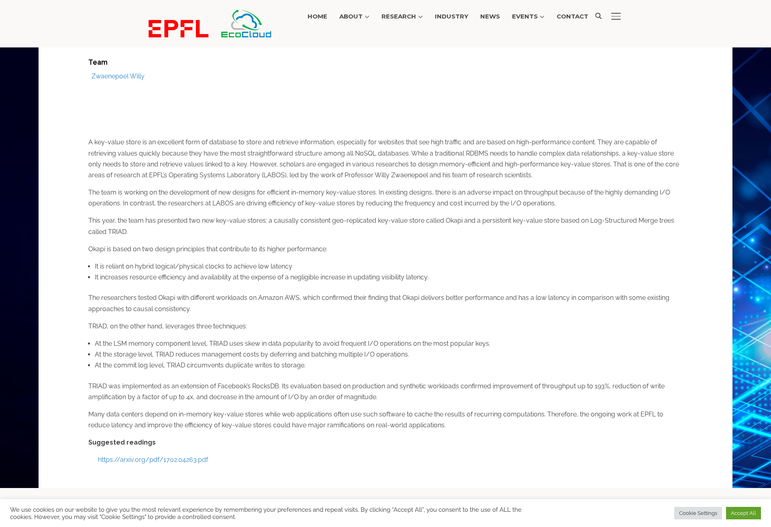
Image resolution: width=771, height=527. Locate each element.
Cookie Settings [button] (698, 513)
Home (317, 16)
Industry (451, 16)
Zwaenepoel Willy (118, 76)
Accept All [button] (743, 513)
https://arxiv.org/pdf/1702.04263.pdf (153, 459)
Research (398, 16)
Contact (572, 16)
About (351, 16)
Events (525, 16)
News (490, 16)
